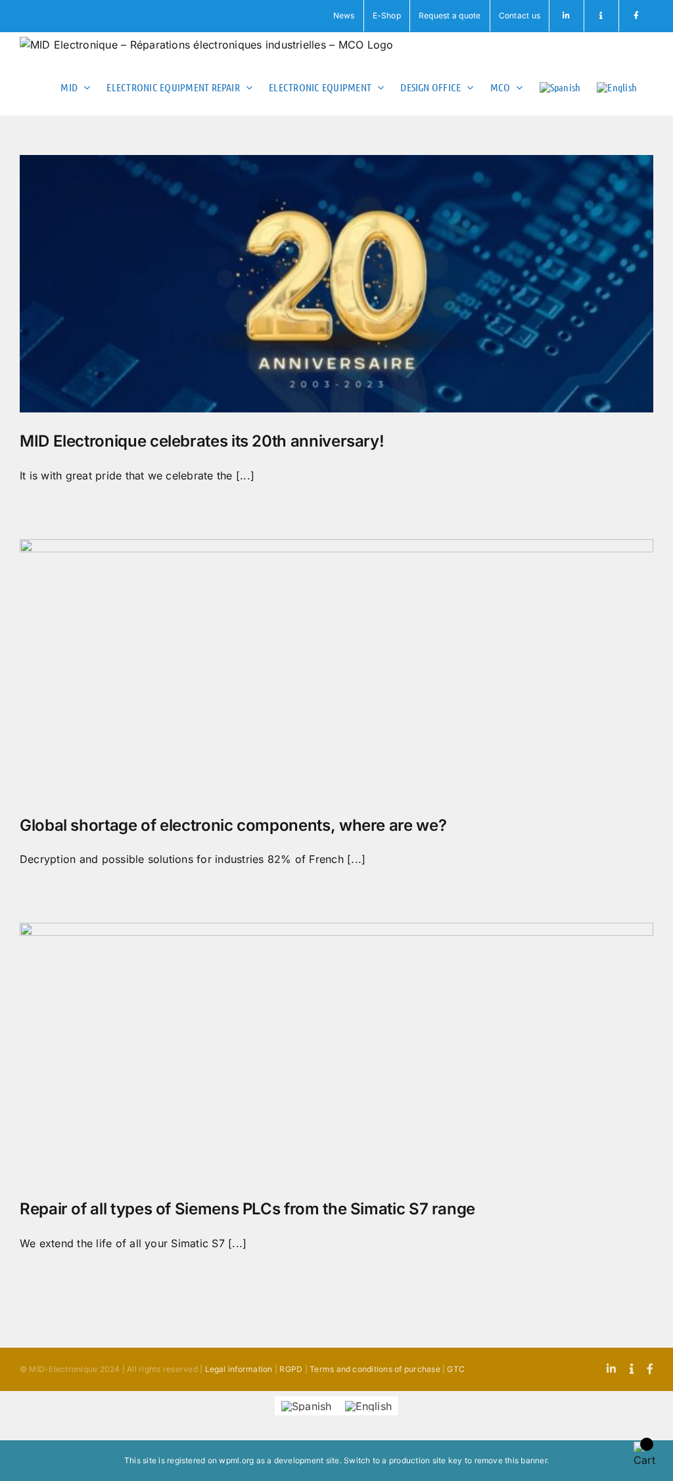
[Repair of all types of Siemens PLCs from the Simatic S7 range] (336, 1051)
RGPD (290, 1369)
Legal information (239, 1369)
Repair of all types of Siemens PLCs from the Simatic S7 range (247, 1208)
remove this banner (511, 1460)
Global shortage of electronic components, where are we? (233, 825)
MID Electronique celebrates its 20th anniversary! (202, 441)
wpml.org (236, 1460)
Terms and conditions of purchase (375, 1369)
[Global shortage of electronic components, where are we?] (336, 668)
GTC (456, 1369)
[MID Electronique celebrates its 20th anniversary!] (336, 283)
